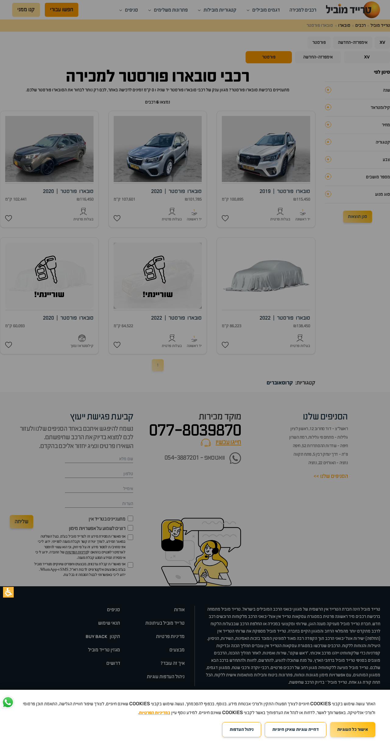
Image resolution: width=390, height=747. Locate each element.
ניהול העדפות (242, 729)
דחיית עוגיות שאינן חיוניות (295, 729)
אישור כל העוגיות (352, 729)
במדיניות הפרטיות (154, 712)
